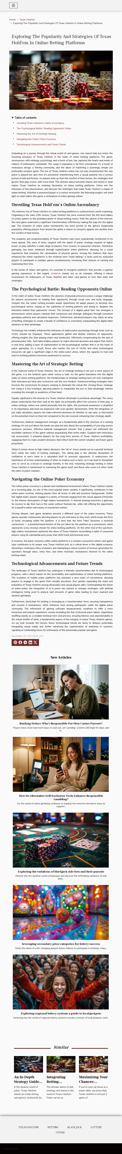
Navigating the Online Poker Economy (36, 139)
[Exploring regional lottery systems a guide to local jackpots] (61, 982)
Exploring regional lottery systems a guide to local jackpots (61, 1013)
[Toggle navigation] (13, 5)
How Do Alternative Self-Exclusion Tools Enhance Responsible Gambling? (61, 797)
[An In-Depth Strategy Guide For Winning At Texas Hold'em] (28, 1064)
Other (60, 1132)
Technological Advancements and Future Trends (41, 144)
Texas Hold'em (27, 19)
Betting (52, 1127)
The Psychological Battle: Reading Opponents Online (44, 128)
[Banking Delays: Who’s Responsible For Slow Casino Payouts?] (61, 692)
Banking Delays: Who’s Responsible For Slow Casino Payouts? (61, 723)
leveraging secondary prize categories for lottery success (61, 944)
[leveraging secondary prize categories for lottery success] (61, 912)
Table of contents (26, 118)
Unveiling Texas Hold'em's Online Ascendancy (40, 123)
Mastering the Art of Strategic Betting (36, 133)
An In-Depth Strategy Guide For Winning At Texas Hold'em (26, 1084)
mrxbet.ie (56, 273)
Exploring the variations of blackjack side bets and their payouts (61, 871)
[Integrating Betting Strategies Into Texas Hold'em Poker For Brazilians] (61, 1064)
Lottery (96, 1127)
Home (12, 19)
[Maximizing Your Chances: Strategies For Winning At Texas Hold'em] (93, 1064)
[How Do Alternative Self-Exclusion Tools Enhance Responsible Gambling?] (61, 764)
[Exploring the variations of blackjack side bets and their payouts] (61, 840)
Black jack (74, 1127)
